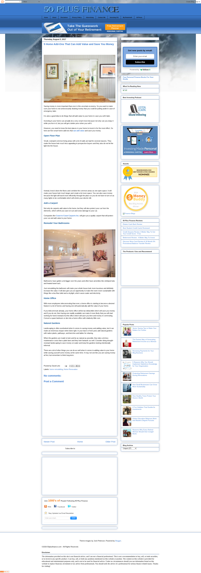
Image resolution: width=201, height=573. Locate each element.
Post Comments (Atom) (85, 448)
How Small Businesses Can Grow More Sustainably (144, 386)
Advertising (90, 17)
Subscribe (140, 62)
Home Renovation (70, 369)
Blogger (118, 541)
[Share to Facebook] (77, 366)
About (54, 17)
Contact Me (102, 17)
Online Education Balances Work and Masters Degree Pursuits (144, 419)
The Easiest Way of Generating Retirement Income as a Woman (144, 340)
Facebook (61, 507)
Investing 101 (114, 17)
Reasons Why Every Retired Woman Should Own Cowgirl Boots (143, 432)
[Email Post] (65, 366)
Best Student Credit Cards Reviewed (136, 228)
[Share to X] (75, 366)
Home (46, 17)
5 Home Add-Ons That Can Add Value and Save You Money (79, 44)
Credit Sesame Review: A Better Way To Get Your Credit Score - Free (139, 233)
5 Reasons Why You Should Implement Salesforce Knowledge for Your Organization (144, 364)
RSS (49, 507)
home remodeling (56, 369)
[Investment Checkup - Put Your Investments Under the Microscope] (84, 33)
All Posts (139, 17)
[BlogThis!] (72, 366)
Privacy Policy (77, 17)
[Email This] (70, 366)
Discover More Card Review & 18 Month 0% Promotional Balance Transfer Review (139, 242)
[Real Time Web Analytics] (4, 572)
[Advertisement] (71, 51)
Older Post (110, 442)
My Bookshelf (127, 17)
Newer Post (49, 442)
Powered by (134, 70)
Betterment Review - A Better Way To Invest (139, 238)
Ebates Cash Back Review (132, 224)
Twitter (73, 507)
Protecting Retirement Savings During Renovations (143, 374)
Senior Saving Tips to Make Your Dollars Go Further (144, 329)
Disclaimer (64, 17)
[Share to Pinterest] (79, 366)
